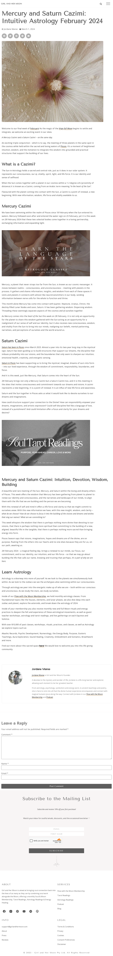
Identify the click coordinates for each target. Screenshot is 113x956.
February (34, 128)
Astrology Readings (35, 899)
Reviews (5, 940)
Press (4, 935)
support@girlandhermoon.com (14, 926)
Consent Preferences (66, 940)
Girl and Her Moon (11, 4)
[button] (4, 35)
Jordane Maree (38, 675)
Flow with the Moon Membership (30, 596)
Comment (6, 734)
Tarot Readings (19, 899)
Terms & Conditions (65, 926)
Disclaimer (61, 944)
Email (4, 773)
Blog (59, 908)
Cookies (60, 935)
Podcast (49, 697)
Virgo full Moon (65, 128)
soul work (44, 893)
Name (5, 764)
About (4, 931)
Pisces (63, 146)
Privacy (60, 931)
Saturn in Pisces (9, 363)
